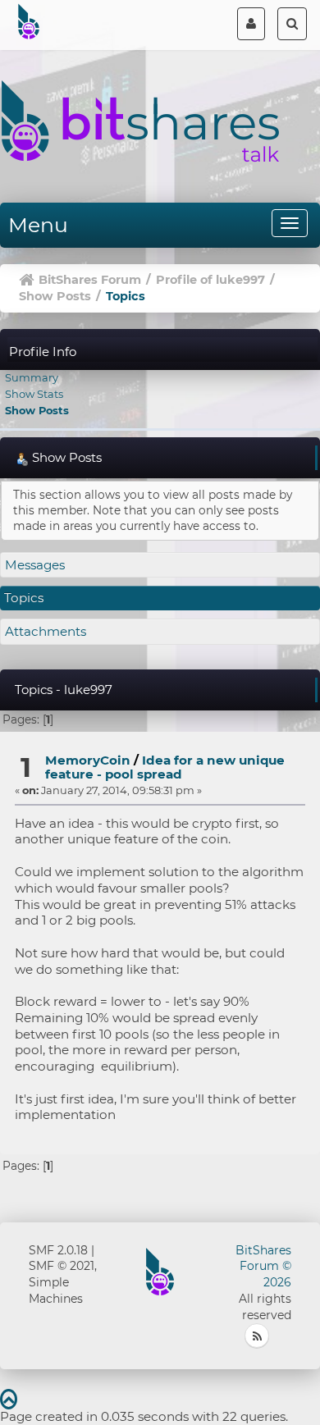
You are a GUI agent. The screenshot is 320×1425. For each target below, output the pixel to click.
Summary (31, 377)
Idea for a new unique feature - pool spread (165, 767)
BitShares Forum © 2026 (263, 1266)
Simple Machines (56, 1290)
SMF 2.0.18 (58, 1250)
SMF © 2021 (61, 1265)
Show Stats (34, 393)
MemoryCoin (87, 760)
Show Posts (37, 410)
